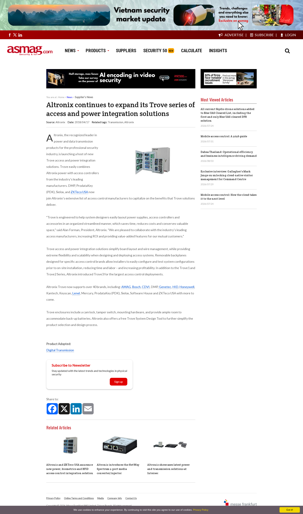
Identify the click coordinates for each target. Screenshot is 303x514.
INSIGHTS (218, 50)
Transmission (115, 122)
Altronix (129, 122)
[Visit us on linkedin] (20, 35)
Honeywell (186, 287)
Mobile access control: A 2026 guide (224, 136)
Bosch (136, 287)
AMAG (126, 287)
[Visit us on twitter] (15, 35)
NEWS (70, 50)
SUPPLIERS (126, 50)
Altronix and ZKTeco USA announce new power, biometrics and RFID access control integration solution (69, 469)
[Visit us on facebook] (9, 35)
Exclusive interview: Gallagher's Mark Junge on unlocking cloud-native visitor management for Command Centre (227, 175)
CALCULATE (191, 50)
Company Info (114, 498)
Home (61, 97)
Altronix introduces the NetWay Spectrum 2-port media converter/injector (118, 469)
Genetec (165, 287)
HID (175, 287)
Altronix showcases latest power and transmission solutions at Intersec (168, 469)
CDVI (146, 287)
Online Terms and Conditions (79, 498)
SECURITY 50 (155, 50)
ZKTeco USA (79, 192)
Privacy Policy (53, 498)
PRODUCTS (96, 50)
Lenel (76, 293)
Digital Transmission (60, 350)
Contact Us (131, 498)
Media (100, 498)
